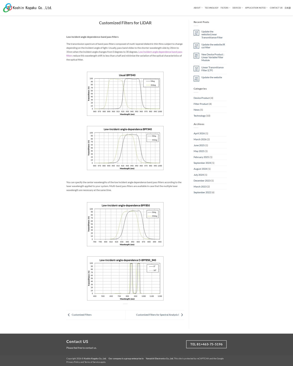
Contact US (77, 341)
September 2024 (202, 162)
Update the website (211, 77)
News (197, 109)
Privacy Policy (73, 362)
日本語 (288, 8)
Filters (224, 8)
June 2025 (199, 145)
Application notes (255, 8)
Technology (212, 8)
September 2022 (202, 192)
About (197, 8)
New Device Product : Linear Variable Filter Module (212, 57)
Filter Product (201, 103)
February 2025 (201, 157)
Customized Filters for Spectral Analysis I (157, 314)
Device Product (202, 97)
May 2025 (199, 151)
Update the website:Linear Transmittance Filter (212, 34)
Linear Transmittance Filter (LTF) (212, 69)
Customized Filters (81, 314)
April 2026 (199, 133)
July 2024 (199, 174)
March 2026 (200, 139)
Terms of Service (92, 362)
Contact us (276, 8)
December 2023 (202, 180)
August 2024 (200, 168)
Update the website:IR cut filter (213, 46)
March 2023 (200, 186)
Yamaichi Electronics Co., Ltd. (160, 358)
